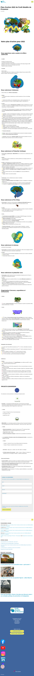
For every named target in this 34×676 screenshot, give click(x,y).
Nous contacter (18, 671)
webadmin (2, 530)
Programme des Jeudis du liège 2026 (6, 549)
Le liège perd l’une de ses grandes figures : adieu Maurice (10, 543)
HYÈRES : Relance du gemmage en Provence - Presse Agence (11, 535)
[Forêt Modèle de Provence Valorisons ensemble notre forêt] (3, 2)
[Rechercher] (32, 520)
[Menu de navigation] (32, 2)
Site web (3, 489)
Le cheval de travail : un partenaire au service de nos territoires (10, 547)
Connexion (2, 674)
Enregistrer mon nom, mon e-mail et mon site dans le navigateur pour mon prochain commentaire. (15, 507)
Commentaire (4, 493)
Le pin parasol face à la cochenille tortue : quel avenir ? (9, 541)
